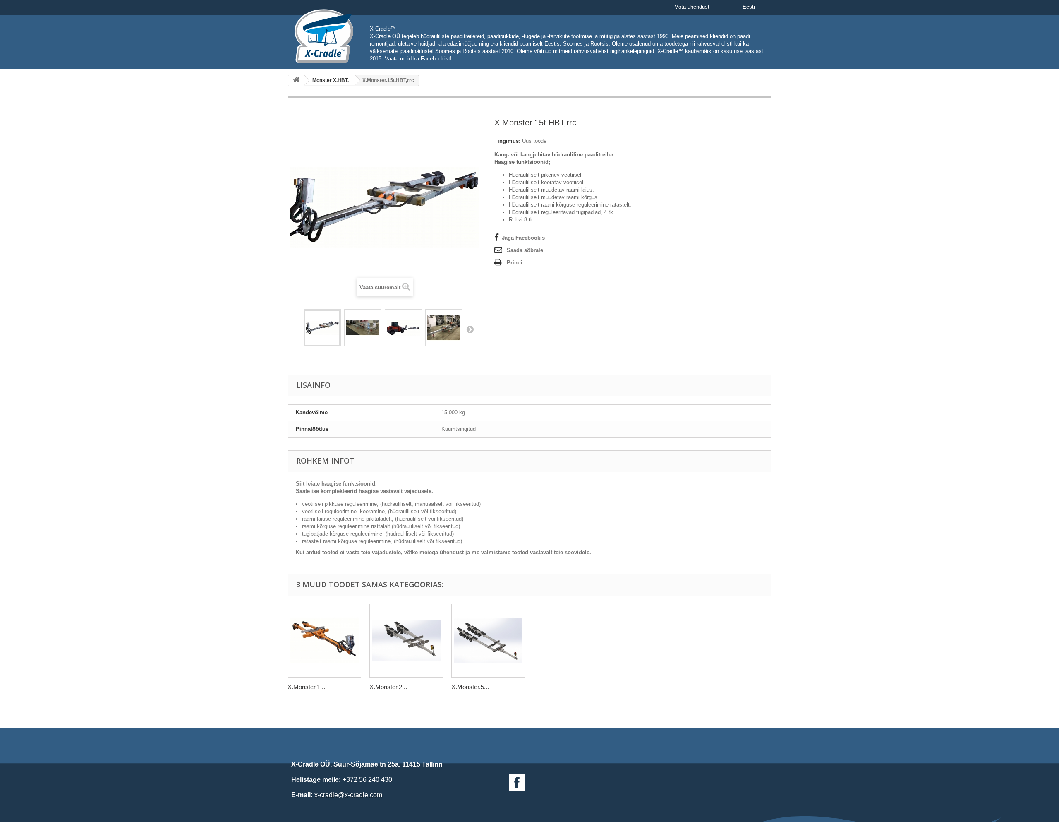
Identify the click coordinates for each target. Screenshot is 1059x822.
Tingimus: (507, 141)
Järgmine (470, 329)
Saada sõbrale (525, 250)
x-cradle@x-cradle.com (348, 794)
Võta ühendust (692, 7)
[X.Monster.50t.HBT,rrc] (488, 641)
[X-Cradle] (327, 36)
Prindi (514, 263)
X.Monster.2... (388, 686)
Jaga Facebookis (523, 238)
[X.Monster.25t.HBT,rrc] (406, 641)
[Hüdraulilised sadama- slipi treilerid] (322, 328)
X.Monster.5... (470, 686)
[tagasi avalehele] (296, 80)
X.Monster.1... (306, 686)
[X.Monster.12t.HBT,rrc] (324, 641)
